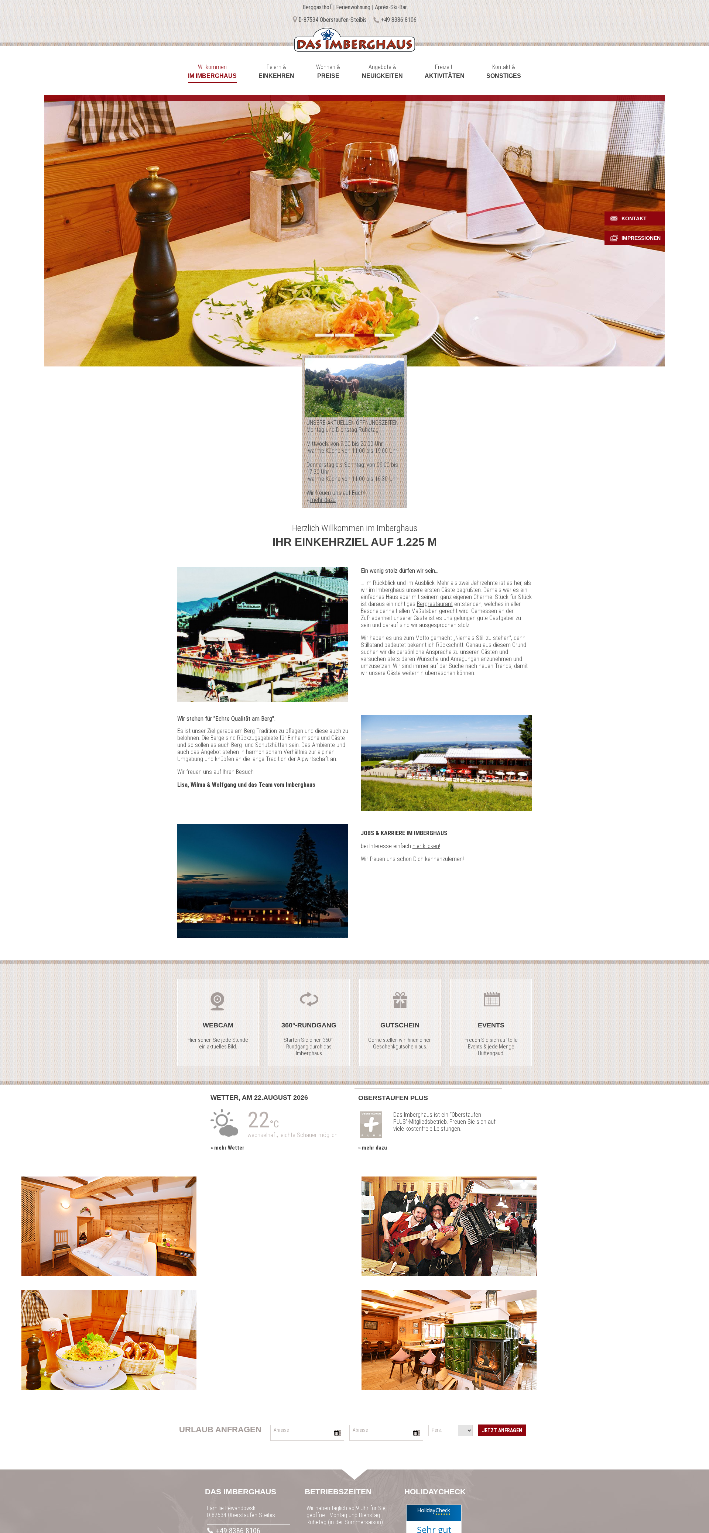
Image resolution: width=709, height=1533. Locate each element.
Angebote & (382, 71)
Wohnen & (328, 71)
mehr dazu (323, 499)
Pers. (437, 1430)
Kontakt (634, 218)
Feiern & (276, 71)
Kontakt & (503, 71)
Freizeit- (445, 71)
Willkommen (212, 71)
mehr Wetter (229, 1147)
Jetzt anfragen (502, 1430)
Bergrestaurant (435, 603)
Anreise (281, 1430)
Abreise (360, 1430)
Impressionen (641, 238)
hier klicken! (426, 846)
